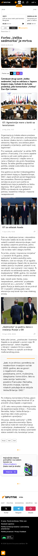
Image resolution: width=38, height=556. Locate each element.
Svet (14, 440)
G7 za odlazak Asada (12, 227)
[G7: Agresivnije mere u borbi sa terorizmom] (19, 106)
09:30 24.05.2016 (7, 45)
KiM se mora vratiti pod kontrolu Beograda (13, 19)
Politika (10, 503)
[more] (34, 129)
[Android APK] (7, 537)
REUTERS (5, 69)
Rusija (3, 440)
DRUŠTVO (29, 503)
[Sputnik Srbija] (6, 3)
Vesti (9, 440)
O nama (3, 521)
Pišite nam (23, 521)
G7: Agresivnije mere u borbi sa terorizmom (18, 124)
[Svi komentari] (3, 553)
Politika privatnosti (7, 532)
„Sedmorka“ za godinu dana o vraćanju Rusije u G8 (17, 328)
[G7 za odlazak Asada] (19, 211)
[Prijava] (23, 2)
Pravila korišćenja (13, 521)
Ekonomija (19, 503)
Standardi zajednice (7, 524)
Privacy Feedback (20, 532)
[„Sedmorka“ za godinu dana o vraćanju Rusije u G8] (19, 310)
